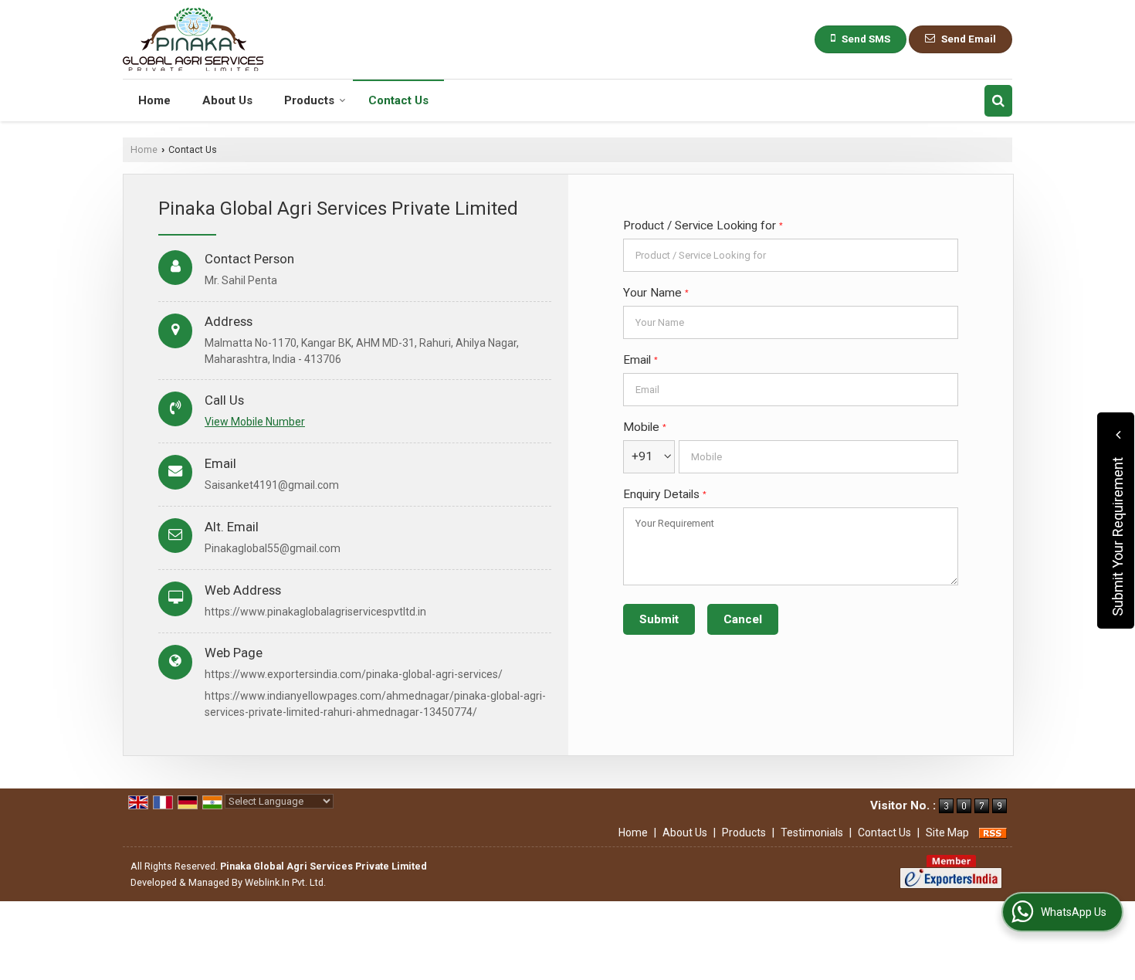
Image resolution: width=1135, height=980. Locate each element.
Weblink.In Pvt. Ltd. (285, 882)
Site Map (947, 832)
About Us (227, 100)
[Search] (998, 101)
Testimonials (812, 832)
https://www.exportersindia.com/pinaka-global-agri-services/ (354, 674)
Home (154, 100)
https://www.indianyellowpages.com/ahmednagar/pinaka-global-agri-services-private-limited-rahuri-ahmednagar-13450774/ (375, 704)
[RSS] (993, 832)
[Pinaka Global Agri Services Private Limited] (193, 39)
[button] (255, 421)
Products (309, 100)
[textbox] (790, 255)
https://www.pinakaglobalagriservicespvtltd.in (315, 611)
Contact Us (398, 100)
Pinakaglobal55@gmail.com (272, 548)
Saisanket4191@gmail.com (272, 485)
